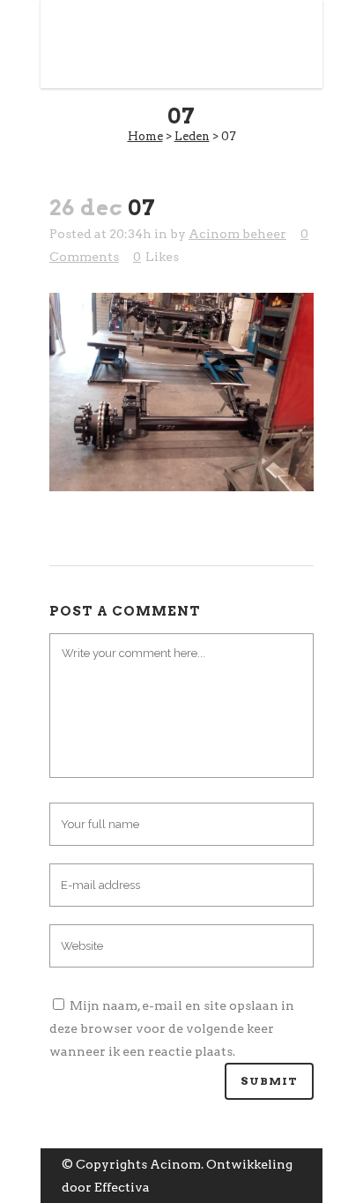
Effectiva (122, 1187)
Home (145, 136)
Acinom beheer (237, 234)
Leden (192, 136)
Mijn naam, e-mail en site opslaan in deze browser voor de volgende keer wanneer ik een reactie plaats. (171, 1028)
